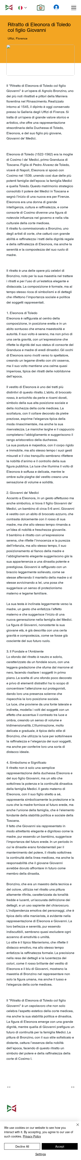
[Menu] (73, 7)
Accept (59, 1146)
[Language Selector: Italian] (22, 7)
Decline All (22, 1146)
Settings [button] (40, 1154)
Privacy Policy (32, 1136)
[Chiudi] (75, 1127)
